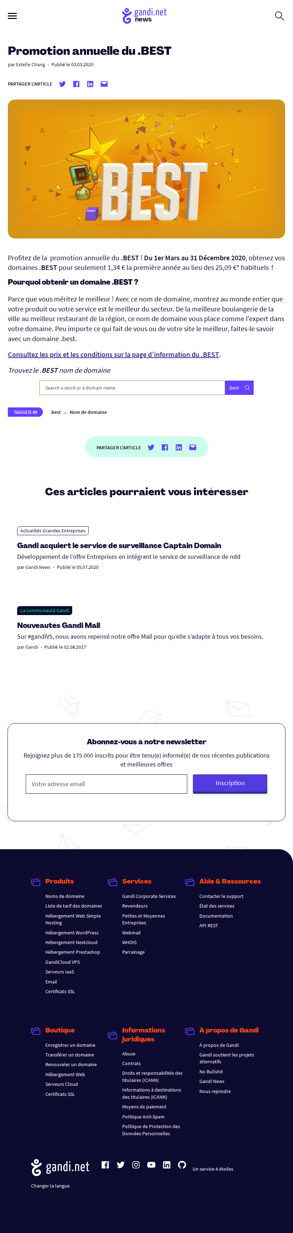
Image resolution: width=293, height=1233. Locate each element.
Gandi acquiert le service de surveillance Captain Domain (119, 546)
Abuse (128, 1053)
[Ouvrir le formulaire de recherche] (280, 16)
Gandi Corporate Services (149, 896)
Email (51, 981)
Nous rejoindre (215, 1091)
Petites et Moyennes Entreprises (143, 919)
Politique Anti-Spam (143, 1116)
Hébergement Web (65, 1074)
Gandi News (37, 567)
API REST (208, 925)
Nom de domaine (88, 412)
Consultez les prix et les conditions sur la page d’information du (113, 354)
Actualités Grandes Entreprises (52, 530)
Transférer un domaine (69, 1054)
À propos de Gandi (219, 1045)
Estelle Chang (30, 64)
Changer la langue (50, 1186)
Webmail (131, 932)
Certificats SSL (60, 991)
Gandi (31, 647)
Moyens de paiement (144, 1106)
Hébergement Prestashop (72, 952)
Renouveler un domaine (71, 1064)
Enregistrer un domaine (70, 1045)
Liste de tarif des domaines (73, 906)
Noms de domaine (64, 896)
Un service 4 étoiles (213, 1169)
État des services (216, 906)
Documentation (216, 916)
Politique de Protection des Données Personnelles (151, 1129)
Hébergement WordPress (72, 932)
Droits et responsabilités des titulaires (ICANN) (152, 1076)
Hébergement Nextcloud (71, 942)
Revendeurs (135, 906)
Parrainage (133, 952)
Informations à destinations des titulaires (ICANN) (151, 1093)
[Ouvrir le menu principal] (12, 16)
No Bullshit (211, 1071)
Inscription (230, 783)
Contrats (131, 1063)
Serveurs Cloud (61, 1084)
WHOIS (129, 942)
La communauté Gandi (44, 610)
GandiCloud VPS (62, 962)
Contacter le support (221, 896)
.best (55, 412)
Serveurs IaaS (59, 971)
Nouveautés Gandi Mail (59, 626)
